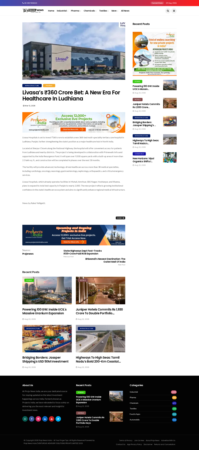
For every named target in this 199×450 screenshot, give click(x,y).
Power (29, 280)
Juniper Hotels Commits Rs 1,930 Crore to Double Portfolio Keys (90, 420)
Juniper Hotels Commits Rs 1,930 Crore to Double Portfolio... (99, 311)
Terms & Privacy (125, 440)
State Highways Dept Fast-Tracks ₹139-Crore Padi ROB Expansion (82, 253)
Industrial (62, 10)
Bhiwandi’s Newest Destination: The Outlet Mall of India (105, 262)
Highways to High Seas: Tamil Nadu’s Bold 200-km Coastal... (98, 359)
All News (125, 10)
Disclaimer (148, 444)
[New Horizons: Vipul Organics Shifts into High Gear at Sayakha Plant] (170, 157)
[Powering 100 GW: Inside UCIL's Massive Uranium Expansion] (47, 290)
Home (51, 10)
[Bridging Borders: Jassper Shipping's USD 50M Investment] (47, 338)
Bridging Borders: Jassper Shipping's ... (144, 124)
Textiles (103, 10)
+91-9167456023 (30, 3)
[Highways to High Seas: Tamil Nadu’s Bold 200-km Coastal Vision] (100, 338)
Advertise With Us (168, 440)
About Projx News (152, 440)
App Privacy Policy (134, 444)
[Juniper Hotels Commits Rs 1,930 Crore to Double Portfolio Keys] (100, 290)
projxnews (27, 253)
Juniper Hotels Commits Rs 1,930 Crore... (146, 106)
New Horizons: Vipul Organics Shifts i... (143, 160)
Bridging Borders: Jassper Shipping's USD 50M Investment (45, 359)
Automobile (135, 420)
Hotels (83, 280)
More (114, 10)
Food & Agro (135, 414)
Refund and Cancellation (164, 444)
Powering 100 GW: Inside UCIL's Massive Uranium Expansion (44, 311)
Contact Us (120, 444)
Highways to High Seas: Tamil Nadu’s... (146, 142)
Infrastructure (32, 86)
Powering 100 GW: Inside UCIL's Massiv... (146, 88)
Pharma (75, 10)
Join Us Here (139, 440)
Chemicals (89, 10)
